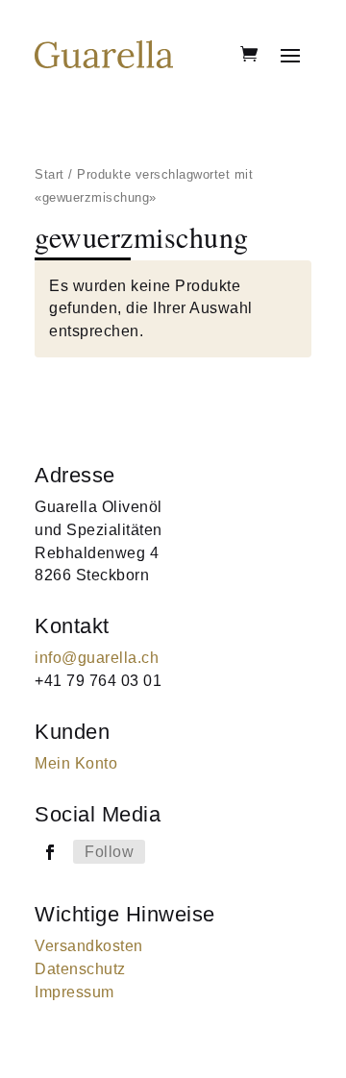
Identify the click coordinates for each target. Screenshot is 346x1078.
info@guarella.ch (97, 657)
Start (49, 174)
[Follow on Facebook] (50, 852)
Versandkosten (89, 946)
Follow (109, 852)
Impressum (74, 992)
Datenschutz (80, 969)
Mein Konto (76, 763)
